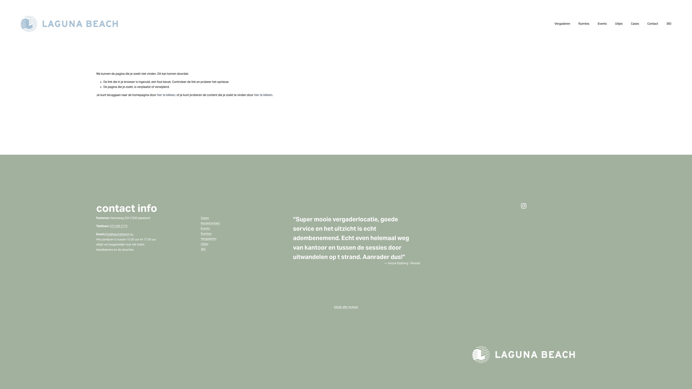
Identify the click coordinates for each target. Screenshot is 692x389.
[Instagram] (524, 206)
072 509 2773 (118, 226)
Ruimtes (206, 234)
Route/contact (210, 223)
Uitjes (204, 244)
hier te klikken (166, 95)
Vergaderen (208, 239)
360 (668, 24)
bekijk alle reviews (346, 307)
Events (205, 228)
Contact (652, 24)
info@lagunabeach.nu (118, 234)
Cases (635, 24)
